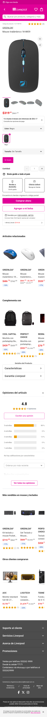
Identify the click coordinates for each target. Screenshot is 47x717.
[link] (10, 264)
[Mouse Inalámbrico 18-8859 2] (15, 102)
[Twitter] (23, 692)
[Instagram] (28, 692)
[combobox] (24, 465)
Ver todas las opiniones (24, 483)
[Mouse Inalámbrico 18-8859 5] (39, 102)
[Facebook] (19, 692)
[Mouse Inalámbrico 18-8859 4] (31, 102)
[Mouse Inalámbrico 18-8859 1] (7, 102)
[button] (35, 23)
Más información (35, 712)
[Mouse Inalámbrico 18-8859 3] (23, 102)
